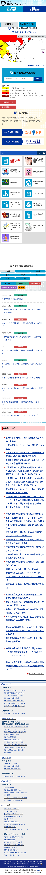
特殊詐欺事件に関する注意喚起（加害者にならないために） (25, 549)
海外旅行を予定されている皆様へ (15, 690)
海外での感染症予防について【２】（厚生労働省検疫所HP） (25, 640)
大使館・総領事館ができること (14, 837)
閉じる (40, 153)
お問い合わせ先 (9, 861)
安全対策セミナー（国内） (13, 740)
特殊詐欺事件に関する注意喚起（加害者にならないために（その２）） (25, 541)
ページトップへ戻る (36, 674)
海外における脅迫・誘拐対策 (14, 845)
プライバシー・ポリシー (20, 864)
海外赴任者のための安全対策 (14, 750)
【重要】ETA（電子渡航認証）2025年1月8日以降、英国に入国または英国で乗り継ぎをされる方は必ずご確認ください (25, 481)
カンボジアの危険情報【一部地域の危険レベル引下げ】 (22, 389)
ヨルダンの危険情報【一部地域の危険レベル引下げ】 (21, 403)
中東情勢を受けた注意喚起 (12, 299)
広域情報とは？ (22, 283)
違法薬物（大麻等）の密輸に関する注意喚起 (25, 586)
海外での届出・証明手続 (12, 769)
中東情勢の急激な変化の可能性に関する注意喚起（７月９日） (21, 338)
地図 (38, 870)
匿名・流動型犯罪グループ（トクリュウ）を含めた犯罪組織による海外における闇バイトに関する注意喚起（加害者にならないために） (25, 523)
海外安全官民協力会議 (11, 734)
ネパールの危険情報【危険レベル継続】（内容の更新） (22, 351)
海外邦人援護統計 (10, 737)
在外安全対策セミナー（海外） (14, 742)
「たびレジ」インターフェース (14, 713)
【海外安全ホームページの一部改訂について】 (25, 447)
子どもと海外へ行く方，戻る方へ (15, 852)
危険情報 (9, 24)
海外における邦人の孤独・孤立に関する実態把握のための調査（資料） (25, 618)
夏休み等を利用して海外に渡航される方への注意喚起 (22, 365)
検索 (38, 79)
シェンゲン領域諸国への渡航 (14, 695)
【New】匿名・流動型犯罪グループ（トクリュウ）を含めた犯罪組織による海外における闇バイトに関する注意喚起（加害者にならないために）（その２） (25, 502)
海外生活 (6, 781)
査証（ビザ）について (11, 809)
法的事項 (6, 864)
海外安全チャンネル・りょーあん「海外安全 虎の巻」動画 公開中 (25, 491)
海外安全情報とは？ (36, 65)
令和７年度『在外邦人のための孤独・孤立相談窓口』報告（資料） (25, 611)
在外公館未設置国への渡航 (13, 816)
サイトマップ (21, 861)
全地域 (7, 271)
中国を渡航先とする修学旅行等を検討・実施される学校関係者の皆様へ (25, 462)
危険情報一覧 (8, 102)
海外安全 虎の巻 (9, 840)
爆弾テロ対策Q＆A (10, 847)
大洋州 (38, 271)
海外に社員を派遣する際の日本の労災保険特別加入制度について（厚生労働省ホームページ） (25, 665)
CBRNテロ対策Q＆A (11, 850)
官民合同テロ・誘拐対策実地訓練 (15, 745)
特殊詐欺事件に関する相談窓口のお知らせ (25, 514)
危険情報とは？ (8, 107)
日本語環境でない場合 (35, 861)
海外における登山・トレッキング (15, 703)
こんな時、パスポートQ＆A (13, 814)
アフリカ (23, 279)
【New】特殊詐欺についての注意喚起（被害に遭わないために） (25, 556)
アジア (23, 271)
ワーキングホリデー (10, 763)
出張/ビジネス (9, 718)
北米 (7, 275)
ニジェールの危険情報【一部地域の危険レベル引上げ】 (22, 324)
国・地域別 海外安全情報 (12, 9)
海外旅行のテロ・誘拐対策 (13, 842)
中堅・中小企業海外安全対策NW (15, 732)
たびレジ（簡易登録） (11, 822)
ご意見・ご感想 (36, 864)
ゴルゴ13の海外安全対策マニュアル (16, 727)
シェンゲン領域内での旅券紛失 (14, 824)
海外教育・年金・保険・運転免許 (15, 792)
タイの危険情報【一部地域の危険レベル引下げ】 (21, 378)
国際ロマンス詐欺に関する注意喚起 (22, 569)
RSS (22, 287)
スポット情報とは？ (8, 283)
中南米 (23, 275)
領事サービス (8, 752)
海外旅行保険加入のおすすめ (14, 693)
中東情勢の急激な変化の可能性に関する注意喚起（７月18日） (21, 311)
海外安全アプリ (9, 819)
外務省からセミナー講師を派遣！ (15, 747)
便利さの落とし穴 (10, 827)
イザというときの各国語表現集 (14, 706)
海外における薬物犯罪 (11, 698)
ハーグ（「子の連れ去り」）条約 (15, 798)
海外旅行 (6, 684)
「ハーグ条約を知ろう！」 (13, 855)
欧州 (38, 275)
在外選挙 (7, 795)
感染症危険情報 (27, 24)
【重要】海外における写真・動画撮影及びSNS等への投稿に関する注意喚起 (25, 454)
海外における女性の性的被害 (14, 701)
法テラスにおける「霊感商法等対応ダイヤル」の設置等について (25, 604)
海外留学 (6, 758)
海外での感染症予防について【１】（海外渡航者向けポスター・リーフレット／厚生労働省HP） (25, 630)
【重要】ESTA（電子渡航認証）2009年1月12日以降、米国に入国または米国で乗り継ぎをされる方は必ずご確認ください (25, 470)
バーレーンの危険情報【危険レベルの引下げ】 (20, 415)
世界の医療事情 (9, 787)
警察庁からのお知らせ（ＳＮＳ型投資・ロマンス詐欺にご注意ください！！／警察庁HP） (25, 576)
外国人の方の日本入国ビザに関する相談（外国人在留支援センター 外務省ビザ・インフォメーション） (25, 651)
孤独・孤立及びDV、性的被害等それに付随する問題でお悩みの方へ (24, 596)
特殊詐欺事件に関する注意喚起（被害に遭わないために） (25, 563)
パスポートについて (10, 811)
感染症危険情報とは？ (9, 287)
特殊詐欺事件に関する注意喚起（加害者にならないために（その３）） (25, 534)
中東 (7, 279)
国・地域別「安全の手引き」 (14, 800)
